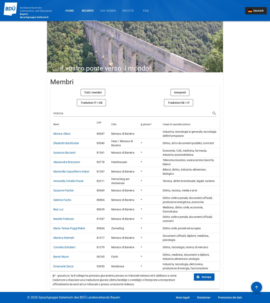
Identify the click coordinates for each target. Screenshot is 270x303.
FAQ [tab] (146, 10)
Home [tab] (69, 10)
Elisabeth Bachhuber (66, 143)
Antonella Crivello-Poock (68, 181)
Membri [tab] (88, 10)
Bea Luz (58, 209)
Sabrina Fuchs (62, 199)
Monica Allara (61, 133)
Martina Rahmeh (63, 237)
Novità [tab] (128, 10)
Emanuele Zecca (63, 266)
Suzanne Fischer (63, 190)
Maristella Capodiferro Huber (71, 171)
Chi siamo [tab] (108, 10)
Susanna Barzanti (64, 152)
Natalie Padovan (63, 218)
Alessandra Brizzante (66, 162)
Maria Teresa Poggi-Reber (69, 228)
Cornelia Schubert (64, 247)
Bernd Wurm (61, 256)
